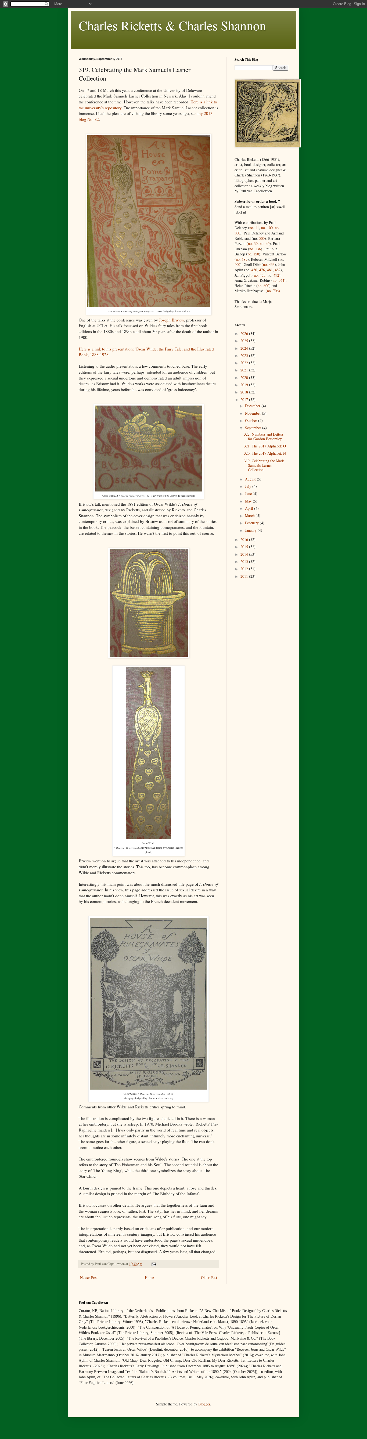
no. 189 (241, 259)
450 (254, 269)
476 (262, 269)
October (251, 420)
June (249, 493)
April (249, 508)
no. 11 (254, 227)
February (252, 522)
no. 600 (263, 285)
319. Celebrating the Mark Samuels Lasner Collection (264, 465)
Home (149, 1277)
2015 (244, 546)
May (249, 501)
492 (276, 275)
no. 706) (273, 290)
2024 (244, 348)
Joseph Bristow (171, 320)
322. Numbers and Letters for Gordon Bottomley (263, 436)
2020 (244, 377)
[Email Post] (153, 1263)
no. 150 (253, 253)
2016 (244, 539)
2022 (244, 362)
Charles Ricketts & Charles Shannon (172, 25)
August (251, 479)
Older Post (209, 1277)
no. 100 (267, 227)
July (248, 486)
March (250, 515)
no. (269, 264)
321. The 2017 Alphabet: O (265, 446)
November (253, 413)
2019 (244, 384)
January (251, 530)
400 (237, 264)
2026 (244, 333)
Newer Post (89, 1277)
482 (277, 269)
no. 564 (278, 280)
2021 (244, 370)
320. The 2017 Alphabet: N (265, 453)
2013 (244, 561)
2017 (244, 399)
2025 (244, 340)
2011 (244, 576)
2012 (244, 568)
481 (270, 269)
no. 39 (253, 243)
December (253, 405)
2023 (244, 355)
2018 (244, 392)
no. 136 (255, 248)
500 (262, 238)
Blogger (204, 1404)
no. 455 (259, 275)
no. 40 (264, 243)
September (253, 427)
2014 (244, 554)
